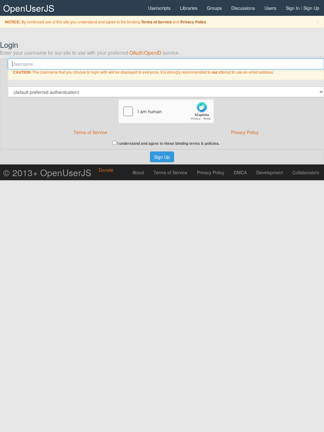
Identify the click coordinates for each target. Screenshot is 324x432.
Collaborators (305, 172)
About (138, 172)
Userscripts (159, 8)
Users (270, 8)
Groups (214, 8)
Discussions (243, 8)
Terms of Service (156, 22)
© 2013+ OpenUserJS (47, 172)
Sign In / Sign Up (302, 8)
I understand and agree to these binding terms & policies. (168, 143)
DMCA (240, 172)
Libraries (188, 8)
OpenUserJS (28, 8)
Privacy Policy (193, 22)
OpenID (152, 52)
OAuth (136, 52)
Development (269, 172)
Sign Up (162, 157)
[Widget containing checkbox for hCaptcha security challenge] (166, 111)
